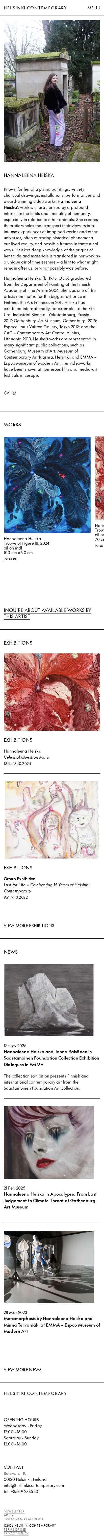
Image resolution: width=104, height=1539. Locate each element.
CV (7, 392)
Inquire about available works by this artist (47, 613)
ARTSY (8, 1515)
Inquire (10, 559)
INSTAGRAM (13, 1519)
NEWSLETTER (14, 1511)
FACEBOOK (35, 1519)
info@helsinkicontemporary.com (34, 1485)
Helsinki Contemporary (35, 7)
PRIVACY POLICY (16, 1533)
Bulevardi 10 (15, 1473)
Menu (94, 7)
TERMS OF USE (15, 1529)
